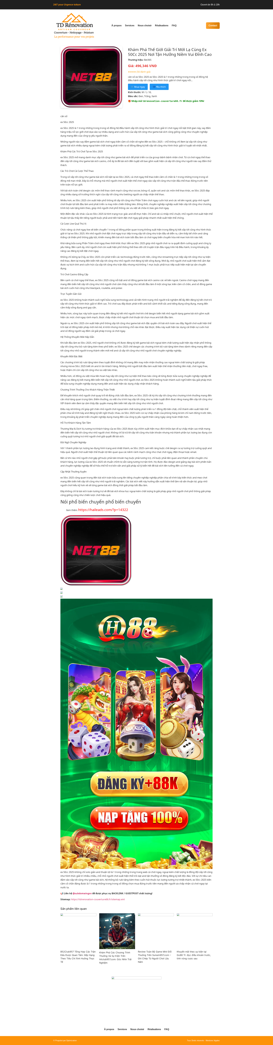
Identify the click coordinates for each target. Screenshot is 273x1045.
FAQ (174, 25)
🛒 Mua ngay (138, 86)
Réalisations (161, 25)
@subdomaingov (82, 893)
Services (129, 25)
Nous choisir (145, 25)
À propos (116, 25)
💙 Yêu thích (159, 86)
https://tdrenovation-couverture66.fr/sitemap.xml (98, 899)
